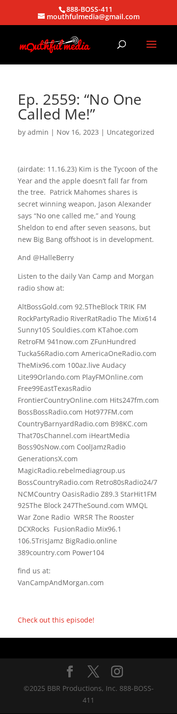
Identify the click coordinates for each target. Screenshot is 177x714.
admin (38, 132)
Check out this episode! (56, 620)
